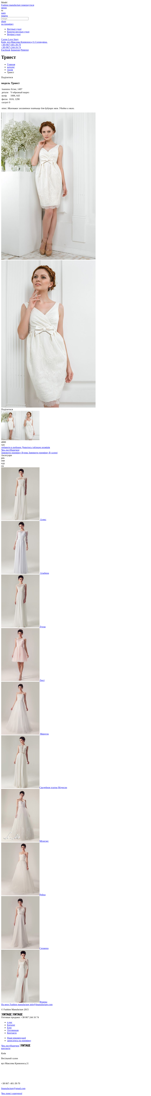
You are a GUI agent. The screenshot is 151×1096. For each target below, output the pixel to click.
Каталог (11, 1025)
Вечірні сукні (13, 34)
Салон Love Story (10, 39)
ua (2, 13)
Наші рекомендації (16, 1038)
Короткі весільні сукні (18, 31)
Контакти (12, 1033)
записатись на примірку (19, 1040)
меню (4, 7)
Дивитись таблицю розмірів (36, 447)
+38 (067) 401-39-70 (11, 44)
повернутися (27, 5)
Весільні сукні (14, 29)
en (4, 13)
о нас (9, 1022)
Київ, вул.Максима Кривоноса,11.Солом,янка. (24, 42)
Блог (9, 1027)
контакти (5, 1048)
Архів (10, 69)
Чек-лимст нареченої (11, 1093)
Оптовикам (13, 1030)
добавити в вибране (11, 447)
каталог (11, 67)
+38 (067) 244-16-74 (11, 47)
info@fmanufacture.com (41, 1004)
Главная (11, 64)
